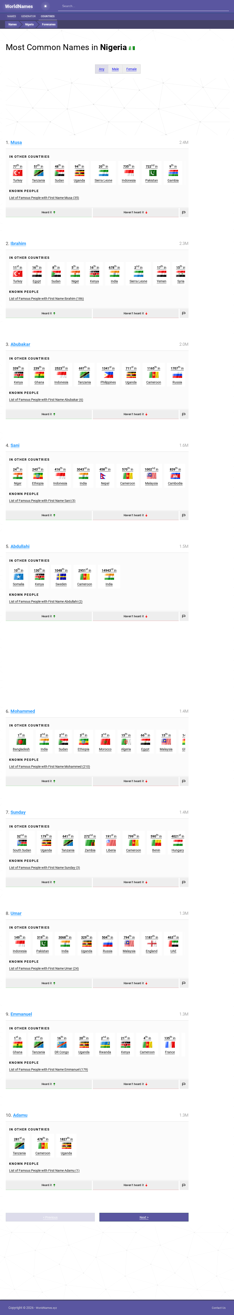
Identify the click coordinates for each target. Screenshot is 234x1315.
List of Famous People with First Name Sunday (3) (44, 867)
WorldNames (19, 6)
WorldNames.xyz (46, 1308)
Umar (16, 913)
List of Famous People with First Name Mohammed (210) (49, 766)
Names (11, 16)
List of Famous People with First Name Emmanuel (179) (48, 1069)
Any (101, 69)
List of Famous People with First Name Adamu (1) (44, 1170)
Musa (16, 142)
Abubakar (20, 344)
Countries (48, 16)
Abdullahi (20, 546)
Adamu (20, 1115)
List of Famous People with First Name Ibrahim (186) (46, 298)
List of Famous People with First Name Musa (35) (44, 198)
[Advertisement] (118, 106)
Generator (28, 16)
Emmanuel (21, 1014)
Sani (15, 445)
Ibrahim (18, 243)
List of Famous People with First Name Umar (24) (44, 968)
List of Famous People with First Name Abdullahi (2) (45, 601)
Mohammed (23, 711)
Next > (144, 1217)
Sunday (18, 812)
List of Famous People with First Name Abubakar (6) (46, 399)
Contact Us (219, 1308)
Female (131, 69)
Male (115, 69)
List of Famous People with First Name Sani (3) (42, 500)
